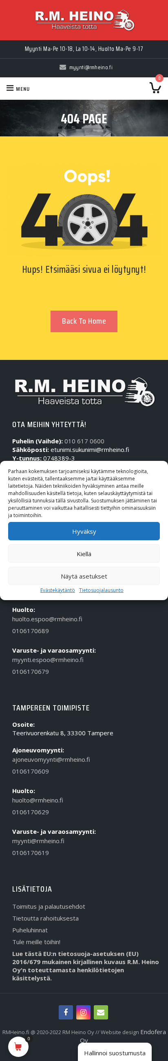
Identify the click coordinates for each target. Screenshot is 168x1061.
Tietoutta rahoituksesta (45, 918)
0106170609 (30, 771)
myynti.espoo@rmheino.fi (48, 659)
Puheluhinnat (30, 930)
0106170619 (30, 852)
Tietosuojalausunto (101, 590)
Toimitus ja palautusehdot (48, 906)
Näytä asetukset (84, 576)
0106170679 (30, 671)
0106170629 (30, 812)
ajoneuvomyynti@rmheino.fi (51, 759)
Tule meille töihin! (36, 942)
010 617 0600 (84, 441)
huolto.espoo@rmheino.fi (47, 619)
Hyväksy (84, 531)
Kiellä (84, 554)
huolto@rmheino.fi (37, 800)
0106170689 (30, 631)
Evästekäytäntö (57, 590)
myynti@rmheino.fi (38, 841)
